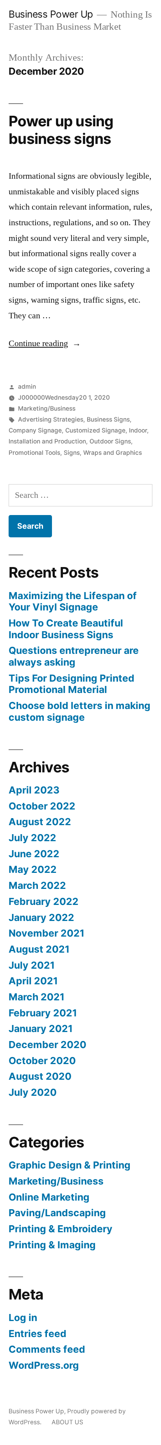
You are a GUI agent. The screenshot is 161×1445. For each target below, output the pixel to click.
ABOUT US (67, 1422)
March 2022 (37, 885)
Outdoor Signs (110, 441)
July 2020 (33, 1092)
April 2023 (34, 790)
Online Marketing (49, 1197)
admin (27, 386)
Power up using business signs (61, 129)
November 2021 (46, 933)
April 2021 (33, 981)
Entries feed (37, 1333)
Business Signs (108, 419)
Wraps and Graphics (112, 452)
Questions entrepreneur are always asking (74, 656)
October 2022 (42, 806)
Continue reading (45, 343)
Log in (23, 1317)
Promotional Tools (34, 452)
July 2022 (32, 838)
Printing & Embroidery (61, 1229)
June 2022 (34, 854)
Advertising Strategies (50, 419)
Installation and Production (47, 441)
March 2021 (36, 997)
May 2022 (33, 869)
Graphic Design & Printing (70, 1165)
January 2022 (41, 917)
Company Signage (35, 430)
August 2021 (39, 949)
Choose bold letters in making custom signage (79, 711)
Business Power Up (51, 14)
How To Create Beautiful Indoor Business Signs (66, 629)
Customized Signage (95, 430)
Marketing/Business (46, 408)
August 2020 (40, 1076)
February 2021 (43, 1013)
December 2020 (47, 1044)
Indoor (138, 430)
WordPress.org (44, 1365)
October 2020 (42, 1060)
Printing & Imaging (52, 1245)
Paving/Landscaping (57, 1213)
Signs (72, 452)
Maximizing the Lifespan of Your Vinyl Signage (73, 601)
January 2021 (41, 1028)
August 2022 (40, 822)
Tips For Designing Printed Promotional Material (71, 684)
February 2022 (44, 901)
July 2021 (32, 965)
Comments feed (47, 1349)
